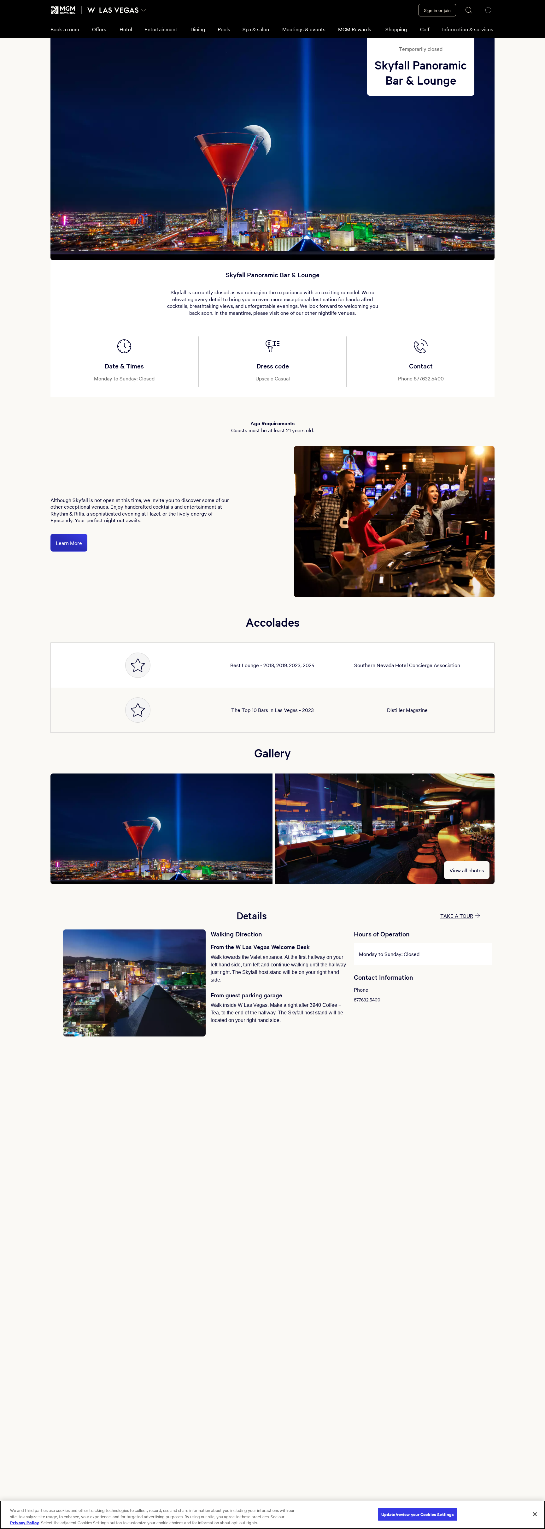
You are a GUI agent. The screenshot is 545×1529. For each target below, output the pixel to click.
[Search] (469, 10)
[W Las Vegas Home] (113, 10)
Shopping (396, 29)
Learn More (69, 542)
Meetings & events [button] (303, 29)
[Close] (535, 1514)
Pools (224, 29)
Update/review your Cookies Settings (417, 1514)
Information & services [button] (467, 29)
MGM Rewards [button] (354, 29)
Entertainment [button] (160, 29)
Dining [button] (197, 29)
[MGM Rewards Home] (63, 10)
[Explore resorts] (143, 10)
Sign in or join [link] (437, 10)
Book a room (64, 29)
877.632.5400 (429, 378)
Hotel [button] (126, 29)
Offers (99, 29)
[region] (272, 1515)
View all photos (466, 870)
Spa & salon (256, 29)
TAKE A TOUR (456, 915)
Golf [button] (424, 29)
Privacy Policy (24, 1522)
